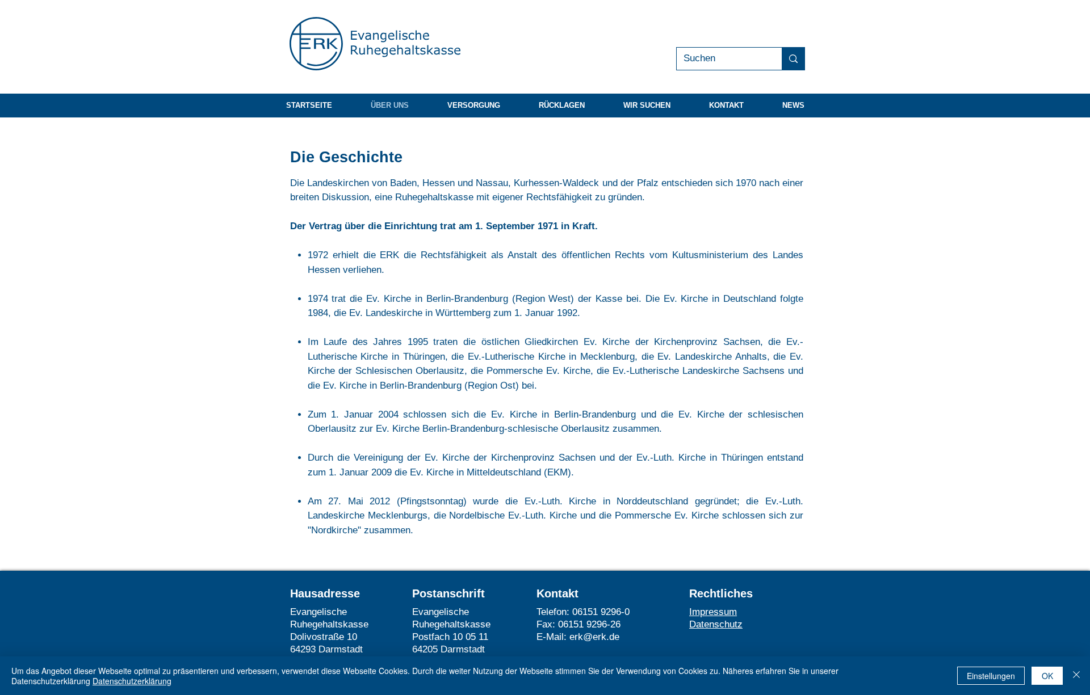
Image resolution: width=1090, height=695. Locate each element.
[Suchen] (793, 59)
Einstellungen (991, 675)
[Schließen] (1076, 675)
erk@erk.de (594, 636)
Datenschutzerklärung (132, 680)
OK (1047, 675)
